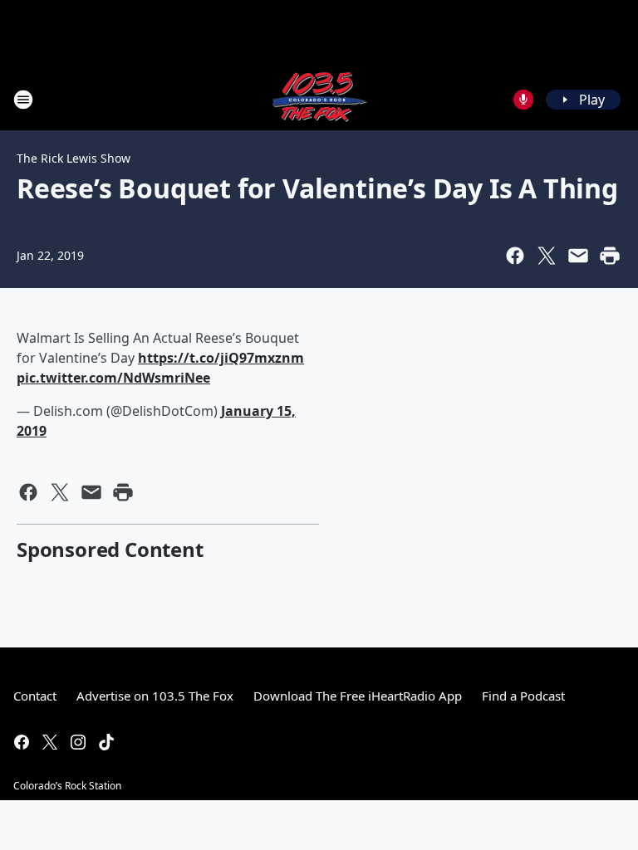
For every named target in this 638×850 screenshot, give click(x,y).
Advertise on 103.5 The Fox (154, 695)
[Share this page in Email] (578, 255)
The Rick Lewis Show (73, 158)
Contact (34, 695)
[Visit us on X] (50, 742)
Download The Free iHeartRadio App (357, 695)
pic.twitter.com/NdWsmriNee (113, 378)
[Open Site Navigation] (23, 100)
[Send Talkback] (523, 100)
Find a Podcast (523, 695)
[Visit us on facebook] (22, 742)
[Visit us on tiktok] (106, 742)
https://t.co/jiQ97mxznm (221, 358)
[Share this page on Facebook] (515, 255)
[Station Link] (319, 99)
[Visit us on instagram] (78, 742)
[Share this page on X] (546, 255)
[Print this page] (609, 255)
